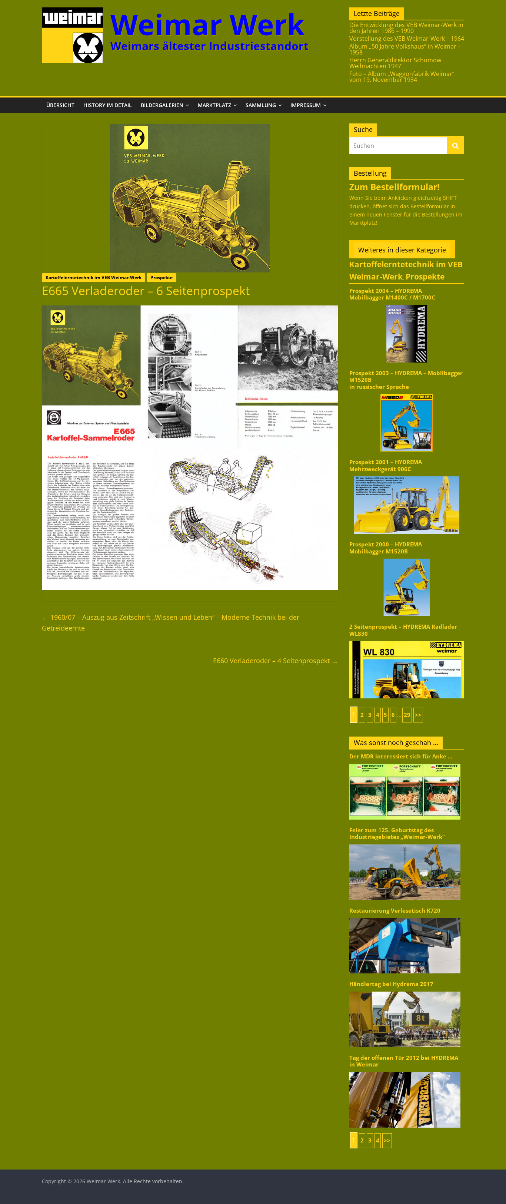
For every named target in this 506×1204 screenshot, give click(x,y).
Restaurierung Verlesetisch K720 (394, 910)
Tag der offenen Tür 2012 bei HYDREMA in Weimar (403, 1061)
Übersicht (60, 105)
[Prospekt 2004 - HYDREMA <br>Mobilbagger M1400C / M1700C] (406, 304)
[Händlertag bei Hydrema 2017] (404, 991)
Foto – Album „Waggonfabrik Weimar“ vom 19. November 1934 (402, 77)
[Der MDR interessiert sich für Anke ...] (404, 763)
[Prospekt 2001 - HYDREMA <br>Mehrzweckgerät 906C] (406, 476)
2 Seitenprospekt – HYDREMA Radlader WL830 (403, 630)
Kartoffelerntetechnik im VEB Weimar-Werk (94, 277)
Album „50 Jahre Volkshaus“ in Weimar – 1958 (405, 49)
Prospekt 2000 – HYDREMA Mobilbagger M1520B (385, 547)
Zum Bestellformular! (394, 187)
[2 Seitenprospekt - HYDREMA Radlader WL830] (406, 640)
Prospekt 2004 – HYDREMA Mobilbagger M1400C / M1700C (392, 294)
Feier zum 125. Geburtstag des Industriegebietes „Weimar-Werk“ (397, 833)
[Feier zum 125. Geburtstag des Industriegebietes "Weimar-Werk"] (404, 844)
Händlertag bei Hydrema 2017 (391, 984)
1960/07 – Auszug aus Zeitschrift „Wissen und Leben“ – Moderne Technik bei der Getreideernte (170, 622)
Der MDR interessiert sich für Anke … (401, 756)
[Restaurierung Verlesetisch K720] (404, 917)
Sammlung (261, 105)
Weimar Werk (207, 24)
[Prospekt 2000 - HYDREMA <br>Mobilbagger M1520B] (406, 558)
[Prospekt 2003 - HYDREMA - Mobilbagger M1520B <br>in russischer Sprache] (406, 393)
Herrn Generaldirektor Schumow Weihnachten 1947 (395, 63)
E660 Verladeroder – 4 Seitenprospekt (275, 660)
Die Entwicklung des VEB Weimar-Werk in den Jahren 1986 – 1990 (406, 28)
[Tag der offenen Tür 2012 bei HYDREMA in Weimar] (404, 1071)
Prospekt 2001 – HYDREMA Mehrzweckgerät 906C (385, 465)
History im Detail (107, 105)
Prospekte (161, 277)
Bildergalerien (162, 105)
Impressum (305, 105)
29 (407, 715)
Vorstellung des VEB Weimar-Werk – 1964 (406, 38)
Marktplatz (214, 105)
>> (418, 715)
